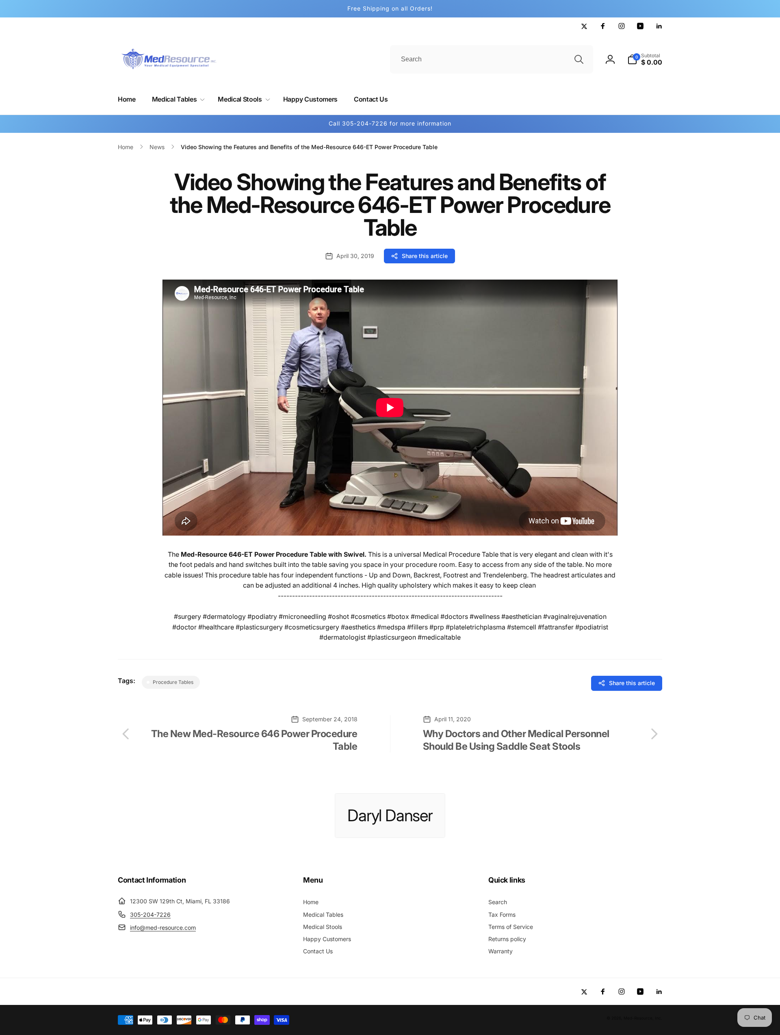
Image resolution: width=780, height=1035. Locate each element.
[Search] (579, 59)
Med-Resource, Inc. (643, 1017)
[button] (177, 99)
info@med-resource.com (163, 927)
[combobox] (491, 59)
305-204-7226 (150, 914)
